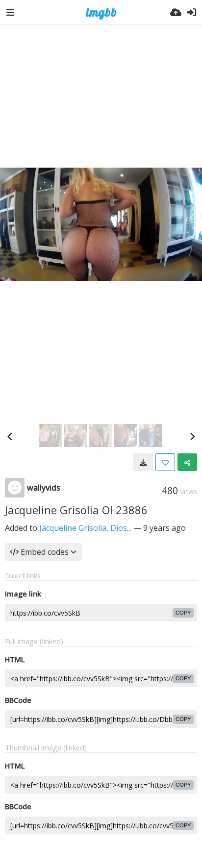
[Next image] (192, 436)
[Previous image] (10, 436)
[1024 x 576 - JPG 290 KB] (143, 462)
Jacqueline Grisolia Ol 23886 (76, 509)
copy (183, 613)
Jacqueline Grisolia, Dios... (85, 527)
